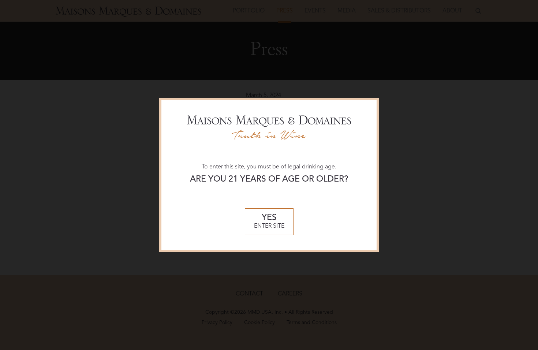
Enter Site (269, 222)
